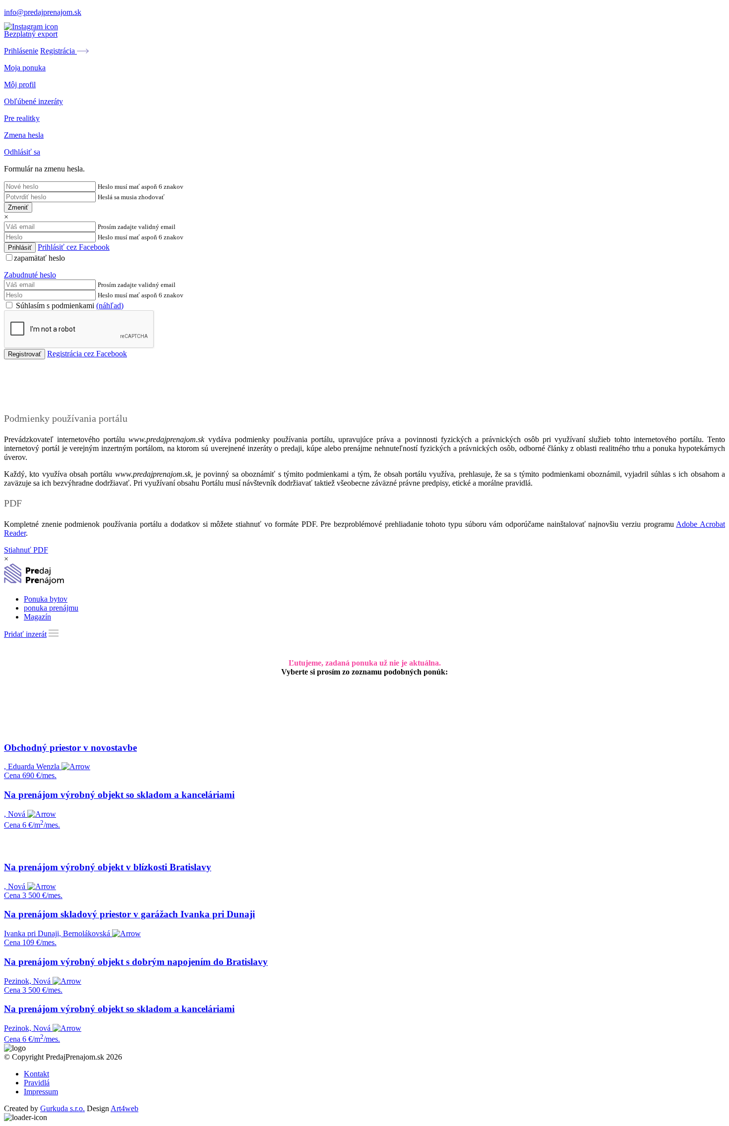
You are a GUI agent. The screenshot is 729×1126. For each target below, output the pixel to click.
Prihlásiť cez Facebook (74, 247)
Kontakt (36, 1074)
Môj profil (20, 84)
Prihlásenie (21, 51)
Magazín (37, 617)
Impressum (41, 1091)
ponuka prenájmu (51, 608)
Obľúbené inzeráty (33, 101)
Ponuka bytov (45, 599)
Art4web (124, 1108)
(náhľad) (109, 305)
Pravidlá (37, 1082)
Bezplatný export (31, 34)
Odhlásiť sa (22, 152)
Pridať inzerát (25, 634)
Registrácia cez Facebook (87, 353)
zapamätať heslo (39, 258)
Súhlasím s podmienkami (68, 305)
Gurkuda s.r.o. (62, 1108)
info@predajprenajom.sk (42, 12)
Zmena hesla (24, 135)
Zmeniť (18, 207)
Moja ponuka (25, 67)
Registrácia (58, 51)
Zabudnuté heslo (30, 275)
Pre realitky (22, 118)
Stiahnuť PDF (26, 550)
